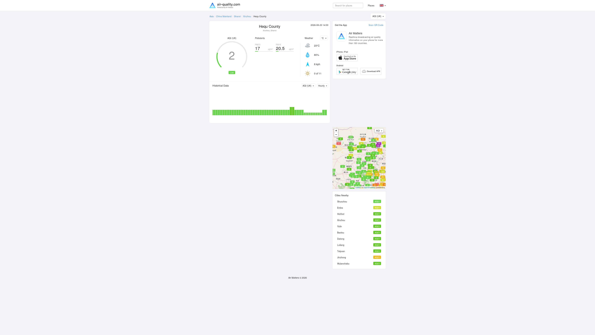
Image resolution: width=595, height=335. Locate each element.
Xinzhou (247, 16)
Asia (211, 16)
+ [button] (336, 130)
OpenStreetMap (369, 187)
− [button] (336, 134)
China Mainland (223, 16)
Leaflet (357, 187)
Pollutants (260, 38)
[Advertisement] (359, 103)
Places (371, 5)
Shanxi (237, 16)
